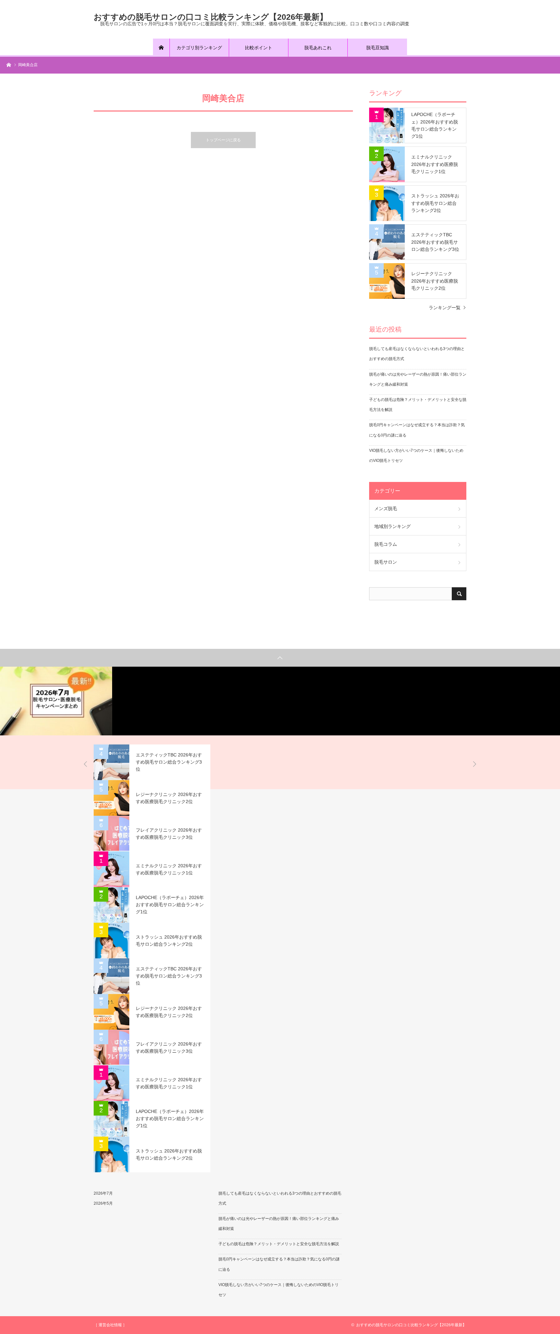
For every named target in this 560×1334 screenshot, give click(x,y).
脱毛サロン (385, 562)
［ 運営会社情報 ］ (110, 1325)
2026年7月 (103, 1193)
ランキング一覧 (445, 307)
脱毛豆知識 (377, 47)
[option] (56, 701)
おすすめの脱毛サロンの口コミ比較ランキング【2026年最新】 (211, 16)
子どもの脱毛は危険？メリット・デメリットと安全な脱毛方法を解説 (278, 1244)
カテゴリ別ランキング (199, 47)
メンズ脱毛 (385, 508)
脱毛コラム (385, 544)
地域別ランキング (392, 526)
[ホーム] (161, 48)
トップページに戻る (223, 140)
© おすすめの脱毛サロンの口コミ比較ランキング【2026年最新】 (408, 1325)
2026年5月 (103, 1203)
